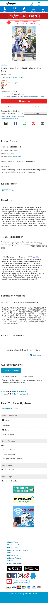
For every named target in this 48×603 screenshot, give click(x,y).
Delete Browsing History (10, 408)
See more (37, 355)
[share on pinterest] (33, 122)
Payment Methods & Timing (10, 118)
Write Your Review (12, 371)
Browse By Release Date (10, 481)
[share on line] (24, 122)
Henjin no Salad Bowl (9, 470)
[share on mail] (42, 122)
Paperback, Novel (25, 394)
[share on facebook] (15, 122)
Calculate (36, 113)
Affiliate (10, 561)
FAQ (9, 553)
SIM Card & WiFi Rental (16, 563)
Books (14, 391)
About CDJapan (13, 547)
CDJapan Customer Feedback (18, 550)
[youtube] (9, 581)
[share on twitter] (6, 122)
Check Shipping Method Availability (12, 116)
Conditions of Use (14, 545)
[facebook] (14, 576)
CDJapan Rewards (14, 558)
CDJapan (4, 391)
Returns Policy (13, 555)
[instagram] (20, 576)
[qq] (33, 576)
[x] (9, 576)
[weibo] (26, 576)
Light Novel (22, 391)
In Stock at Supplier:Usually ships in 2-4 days (28, 97)
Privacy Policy (13, 542)
